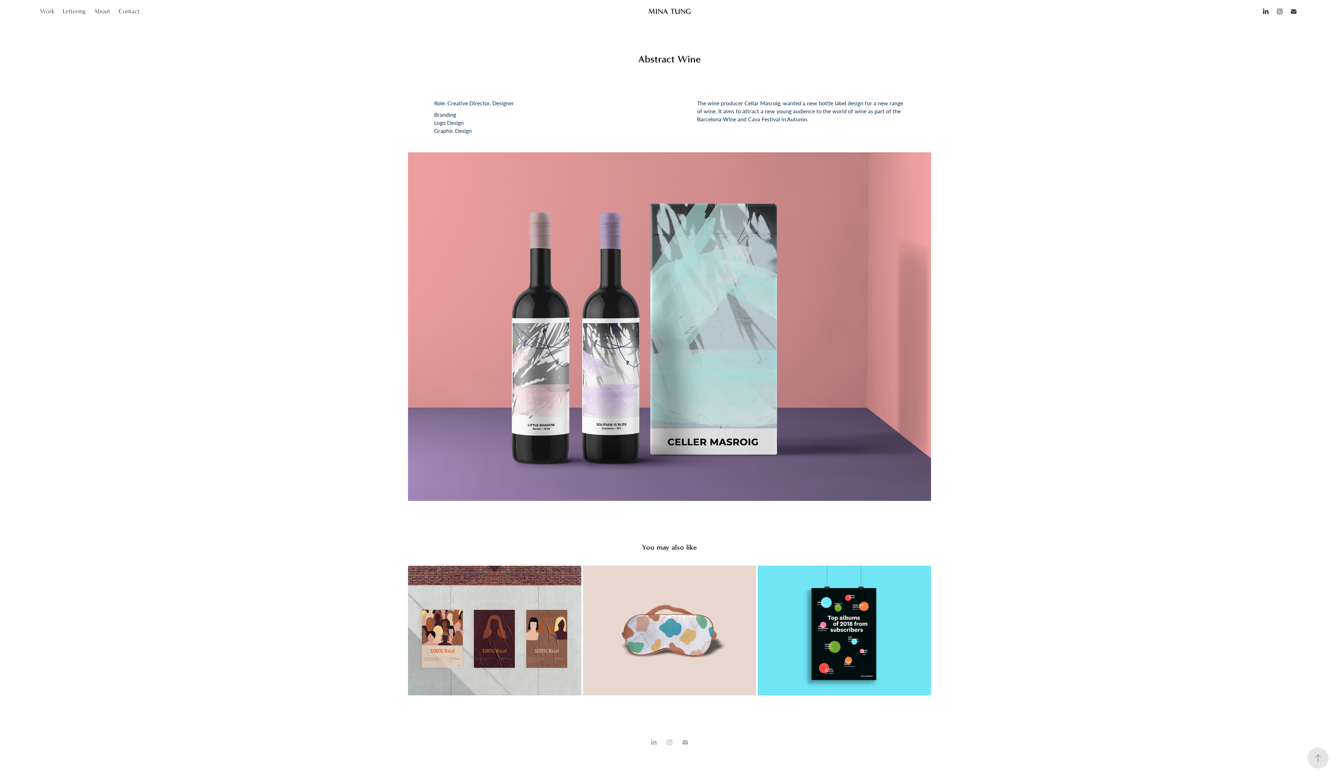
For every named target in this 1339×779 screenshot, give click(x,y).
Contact (129, 11)
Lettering (74, 11)
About (102, 11)
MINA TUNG (669, 11)
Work (47, 11)
